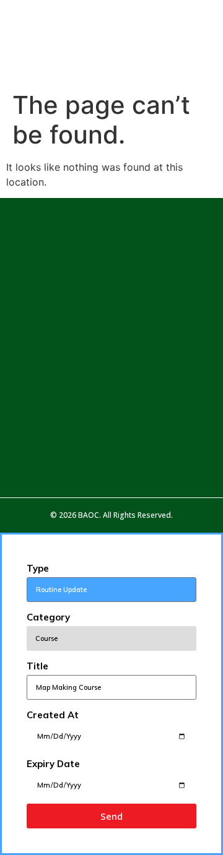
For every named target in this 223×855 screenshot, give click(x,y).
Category (48, 617)
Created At (53, 715)
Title (37, 666)
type (38, 568)
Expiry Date (53, 764)
